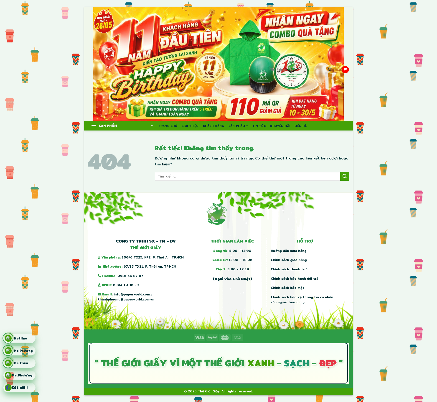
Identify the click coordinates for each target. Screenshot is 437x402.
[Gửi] (330, 69)
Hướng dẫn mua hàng (288, 250)
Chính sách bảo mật (287, 287)
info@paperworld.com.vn (134, 294)
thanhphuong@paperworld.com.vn (126, 299)
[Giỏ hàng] (345, 69)
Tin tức (259, 125)
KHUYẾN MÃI (280, 125)
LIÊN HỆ (301, 125)
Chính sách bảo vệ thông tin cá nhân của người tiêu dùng (302, 300)
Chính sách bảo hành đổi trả (294, 278)
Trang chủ (168, 125)
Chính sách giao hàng (289, 259)
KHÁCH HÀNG (213, 125)
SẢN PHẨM (237, 125)
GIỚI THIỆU (190, 125)
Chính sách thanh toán (290, 269)
